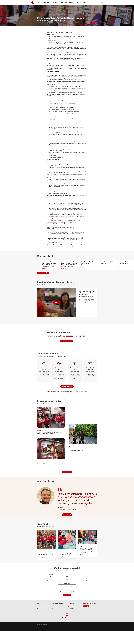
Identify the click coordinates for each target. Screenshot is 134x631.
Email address (51, 579)
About (37, 2)
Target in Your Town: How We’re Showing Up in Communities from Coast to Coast (46, 554)
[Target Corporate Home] (32, 2)
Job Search (48, 9)
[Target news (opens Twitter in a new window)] (37, 624)
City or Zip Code (71, 578)
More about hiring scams (67, 341)
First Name (51, 576)
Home (38, 9)
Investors (77, 2)
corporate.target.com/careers (67, 336)
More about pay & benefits (67, 386)
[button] (96, 265)
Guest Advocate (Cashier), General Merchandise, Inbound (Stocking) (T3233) (49, 263)
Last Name (71, 576)
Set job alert (67, 595)
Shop (102, 2)
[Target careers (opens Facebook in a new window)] (39, 624)
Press (84, 2)
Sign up (86, 606)
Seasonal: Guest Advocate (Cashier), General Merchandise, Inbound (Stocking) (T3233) (69, 263)
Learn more (44, 268)
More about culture (67, 472)
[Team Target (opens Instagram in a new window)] (42, 624)
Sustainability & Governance (66, 2)
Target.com (72, 603)
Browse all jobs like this (43, 272)
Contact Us (72, 608)
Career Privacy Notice (71, 585)
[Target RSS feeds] (46, 624)
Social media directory (40, 626)
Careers (55, 2)
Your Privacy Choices (57, 626)
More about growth (67, 514)
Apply (92, 22)
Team (81, 546)
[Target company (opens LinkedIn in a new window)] (44, 624)
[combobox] (77, 580)
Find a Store (72, 605)
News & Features (46, 2)
